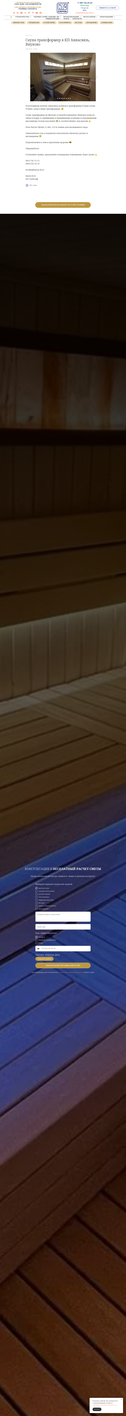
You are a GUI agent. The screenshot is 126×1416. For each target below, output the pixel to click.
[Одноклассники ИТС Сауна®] (25, 13)
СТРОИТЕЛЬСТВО (22, 17)
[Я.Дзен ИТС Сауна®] (21, 13)
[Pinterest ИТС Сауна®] (33, 13)
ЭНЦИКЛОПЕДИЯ (53, 19)
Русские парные (49, 22)
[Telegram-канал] (14, 13)
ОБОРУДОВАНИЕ (106, 17)
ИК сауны (78, 22)
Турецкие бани (34, 22)
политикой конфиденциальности (105, 1405)
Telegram (84, 8)
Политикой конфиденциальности (71, 972)
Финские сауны (18, 22)
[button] (107, 8)
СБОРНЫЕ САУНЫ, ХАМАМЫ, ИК (46, 17)
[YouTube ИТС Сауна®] (37, 13)
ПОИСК (66, 19)
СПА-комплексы (64, 22)
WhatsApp (84, 5)
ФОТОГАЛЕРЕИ (89, 17)
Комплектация (106, 22)
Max (84, 10)
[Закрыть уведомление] (122, 1399)
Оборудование (91, 22)
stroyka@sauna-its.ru (85, 13)
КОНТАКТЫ (77, 19)
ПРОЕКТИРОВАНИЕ (71, 17)
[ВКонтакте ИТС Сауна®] (17, 13)
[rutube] (29, 13)
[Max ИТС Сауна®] (40, 13)
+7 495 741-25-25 (84, 2)
